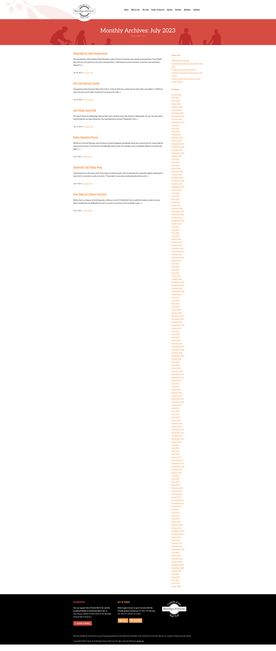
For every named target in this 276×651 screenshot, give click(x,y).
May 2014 (175, 482)
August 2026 (177, 94)
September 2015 (178, 439)
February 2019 (177, 343)
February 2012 (177, 525)
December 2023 (178, 177)
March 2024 (176, 168)
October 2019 (177, 322)
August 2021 (177, 260)
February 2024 (177, 171)
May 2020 (175, 303)
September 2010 (178, 549)
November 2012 (178, 503)
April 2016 (176, 417)
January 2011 (177, 543)
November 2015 (178, 432)
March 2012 (176, 522)
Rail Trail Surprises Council (86, 83)
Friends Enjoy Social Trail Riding (184, 70)
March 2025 (176, 134)
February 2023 (177, 208)
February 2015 (177, 460)
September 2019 (178, 325)
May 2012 (175, 515)
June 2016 (176, 411)
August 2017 (177, 380)
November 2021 (178, 251)
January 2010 (177, 562)
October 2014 (177, 469)
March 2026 (176, 104)
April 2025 (176, 131)
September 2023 (178, 187)
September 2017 (178, 377)
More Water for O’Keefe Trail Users (90, 194)
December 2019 (178, 316)
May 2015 (175, 451)
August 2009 (177, 571)
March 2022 (176, 239)
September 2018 (178, 356)
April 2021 (176, 273)
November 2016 (178, 402)
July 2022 (175, 227)
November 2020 (178, 285)
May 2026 (175, 98)
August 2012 (177, 506)
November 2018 (178, 350)
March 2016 (176, 420)
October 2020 (177, 288)
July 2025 (175, 125)
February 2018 (177, 371)
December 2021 (178, 248)
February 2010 (177, 558)
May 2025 (175, 128)
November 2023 (178, 181)
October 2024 (177, 150)
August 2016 (177, 405)
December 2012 (178, 500)
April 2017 (176, 386)
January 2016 (177, 426)
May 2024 (175, 162)
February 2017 (177, 393)
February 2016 (177, 423)
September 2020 (178, 291)
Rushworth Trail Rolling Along (87, 167)
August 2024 (177, 156)
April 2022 (176, 236)
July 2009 (175, 574)
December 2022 (178, 211)
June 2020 (176, 300)
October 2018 (177, 353)
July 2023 (175, 193)
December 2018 (178, 346)
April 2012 (176, 518)
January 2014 (177, 491)
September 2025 (178, 122)
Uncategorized (88, 72)
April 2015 (176, 454)
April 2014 (176, 485)
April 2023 (176, 202)
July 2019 (175, 331)
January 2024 (177, 174)
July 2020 (175, 297)
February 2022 (177, 242)
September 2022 (178, 220)
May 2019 (175, 337)
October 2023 (177, 184)
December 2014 (178, 463)
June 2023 (176, 196)
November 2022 (178, 214)
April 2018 (176, 365)
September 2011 (178, 534)
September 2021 (178, 257)
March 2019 (176, 340)
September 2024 (178, 153)
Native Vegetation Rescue (85, 137)
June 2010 (176, 552)
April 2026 (176, 101)
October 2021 (177, 254)
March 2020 (176, 310)
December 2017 (178, 374)
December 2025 (178, 113)
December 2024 (178, 144)
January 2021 (177, 279)
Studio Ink (140, 641)
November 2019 (178, 319)
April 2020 (176, 307)
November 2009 (178, 568)
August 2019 (177, 328)
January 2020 (177, 313)
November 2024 (178, 147)
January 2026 (177, 110)
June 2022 (176, 230)
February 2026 (177, 107)
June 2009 (176, 577)
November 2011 (178, 531)
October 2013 (177, 494)
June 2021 (176, 267)
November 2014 (178, 466)
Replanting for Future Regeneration (90, 53)
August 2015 (177, 442)
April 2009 (176, 583)
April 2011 (176, 540)
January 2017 (177, 396)
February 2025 (177, 137)
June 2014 (176, 479)
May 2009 (175, 580)
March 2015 (176, 457)
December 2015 (178, 429)
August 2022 (177, 224)
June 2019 (176, 334)
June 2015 (176, 448)
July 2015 (175, 445)
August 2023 (177, 190)
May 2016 (175, 414)
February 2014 (177, 488)
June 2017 (176, 383)
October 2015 (177, 436)
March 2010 (176, 555)
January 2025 (177, 141)
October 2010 (177, 546)
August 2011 (177, 537)
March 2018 (176, 368)
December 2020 (178, 282)
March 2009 (176, 586)
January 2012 (177, 528)
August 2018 (177, 359)
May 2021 (175, 270)
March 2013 (176, 497)
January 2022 (177, 245)
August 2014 (177, 472)
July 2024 (175, 159)
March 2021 (176, 276)
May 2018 (175, 362)
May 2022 (175, 233)
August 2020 (177, 294)
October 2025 (177, 119)
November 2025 (178, 116)
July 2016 (175, 408)
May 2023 (175, 199)
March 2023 (176, 205)
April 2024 (176, 165)
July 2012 (175, 509)
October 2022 (177, 217)
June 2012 (176, 512)
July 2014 (175, 475)
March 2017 (176, 389)
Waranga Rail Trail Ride (180, 60)
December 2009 (178, 565)
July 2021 (175, 263)
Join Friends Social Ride (84, 110)
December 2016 (178, 399)
